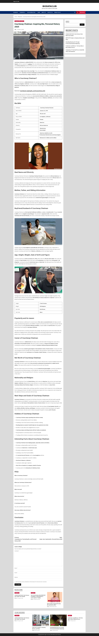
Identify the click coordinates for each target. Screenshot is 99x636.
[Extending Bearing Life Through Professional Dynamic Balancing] (58, 620)
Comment (17, 550)
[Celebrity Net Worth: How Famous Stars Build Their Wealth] (22, 593)
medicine (30, 64)
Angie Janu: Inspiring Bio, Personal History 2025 (51, 538)
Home (39, 12)
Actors (50, 600)
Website (16, 577)
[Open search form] (74, 12)
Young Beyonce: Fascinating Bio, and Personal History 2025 (25, 539)
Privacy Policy (57, 12)
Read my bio (82, 12)
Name (16, 568)
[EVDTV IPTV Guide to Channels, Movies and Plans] (40, 620)
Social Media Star (31, 12)
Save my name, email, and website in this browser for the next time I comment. (31, 581)
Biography (15, 12)
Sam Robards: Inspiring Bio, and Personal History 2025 (32, 90)
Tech (34, 624)
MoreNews (53, 634)
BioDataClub (50, 6)
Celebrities (22, 12)
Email (16, 572)
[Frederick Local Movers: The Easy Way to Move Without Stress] (76, 615)
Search (67, 21)
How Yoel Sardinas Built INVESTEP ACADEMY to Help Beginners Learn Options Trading (38, 596)
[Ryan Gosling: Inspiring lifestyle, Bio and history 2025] (54, 597)
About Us (44, 12)
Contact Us (50, 12)
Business (53, 624)
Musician (58, 600)
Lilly (15, 29)
